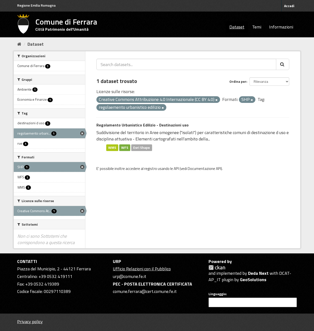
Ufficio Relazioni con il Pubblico (142, 268)
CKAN (217, 267)
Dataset (236, 27)
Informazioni (281, 27)
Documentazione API (204, 168)
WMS (112, 147)
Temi (256, 27)
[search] (282, 64)
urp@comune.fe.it (129, 276)
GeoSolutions (253, 279)
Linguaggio (217, 293)
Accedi (289, 5)
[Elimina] (216, 100)
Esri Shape (141, 147)
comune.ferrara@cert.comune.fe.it (145, 291)
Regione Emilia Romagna (36, 5)
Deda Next (258, 273)
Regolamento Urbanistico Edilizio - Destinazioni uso (142, 125)
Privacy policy (30, 321)
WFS (124, 147)
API (176, 168)
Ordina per (237, 81)
